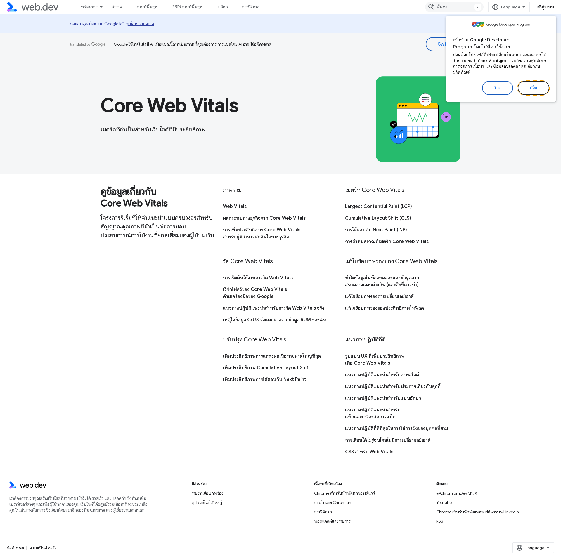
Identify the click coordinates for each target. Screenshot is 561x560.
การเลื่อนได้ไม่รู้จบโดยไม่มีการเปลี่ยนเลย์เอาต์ (388, 440)
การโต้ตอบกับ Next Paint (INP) (376, 230)
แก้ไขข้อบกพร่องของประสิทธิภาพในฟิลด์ (384, 308)
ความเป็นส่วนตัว (43, 547)
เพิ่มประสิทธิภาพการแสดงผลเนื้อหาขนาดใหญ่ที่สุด (272, 356)
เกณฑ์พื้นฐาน (147, 7)
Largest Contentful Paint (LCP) (378, 206)
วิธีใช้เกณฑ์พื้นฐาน (188, 7)
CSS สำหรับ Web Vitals (369, 452)
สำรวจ (117, 7)
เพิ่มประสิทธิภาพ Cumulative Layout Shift (266, 368)
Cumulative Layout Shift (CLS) (378, 218)
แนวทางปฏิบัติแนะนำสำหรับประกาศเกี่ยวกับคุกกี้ (393, 386)
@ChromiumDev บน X (456, 493)
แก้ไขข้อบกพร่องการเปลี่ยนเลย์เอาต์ (379, 296)
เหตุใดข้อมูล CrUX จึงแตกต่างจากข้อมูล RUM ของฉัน (274, 320)
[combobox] (454, 7)
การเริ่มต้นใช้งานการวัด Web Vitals (258, 278)
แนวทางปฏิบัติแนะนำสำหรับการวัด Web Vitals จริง (273, 308)
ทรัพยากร (89, 7)
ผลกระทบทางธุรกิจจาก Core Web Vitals (264, 218)
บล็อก (223, 7)
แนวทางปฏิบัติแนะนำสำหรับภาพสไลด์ (382, 375)
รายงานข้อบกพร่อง (208, 493)
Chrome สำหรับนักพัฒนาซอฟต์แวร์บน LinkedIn (477, 511)
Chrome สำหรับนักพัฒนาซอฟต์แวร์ (344, 493)
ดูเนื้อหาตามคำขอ (140, 23)
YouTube (444, 502)
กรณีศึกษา (251, 7)
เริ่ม (533, 88)
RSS (439, 521)
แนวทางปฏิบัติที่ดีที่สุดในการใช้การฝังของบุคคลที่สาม (396, 428)
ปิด (497, 88)
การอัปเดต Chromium (333, 502)
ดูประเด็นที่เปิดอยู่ (207, 502)
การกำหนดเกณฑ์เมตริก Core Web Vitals (387, 242)
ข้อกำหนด (15, 547)
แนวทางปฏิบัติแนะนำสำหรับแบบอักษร (383, 398)
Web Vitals (235, 206)
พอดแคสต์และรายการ (332, 521)
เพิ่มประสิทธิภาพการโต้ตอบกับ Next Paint (264, 379)
